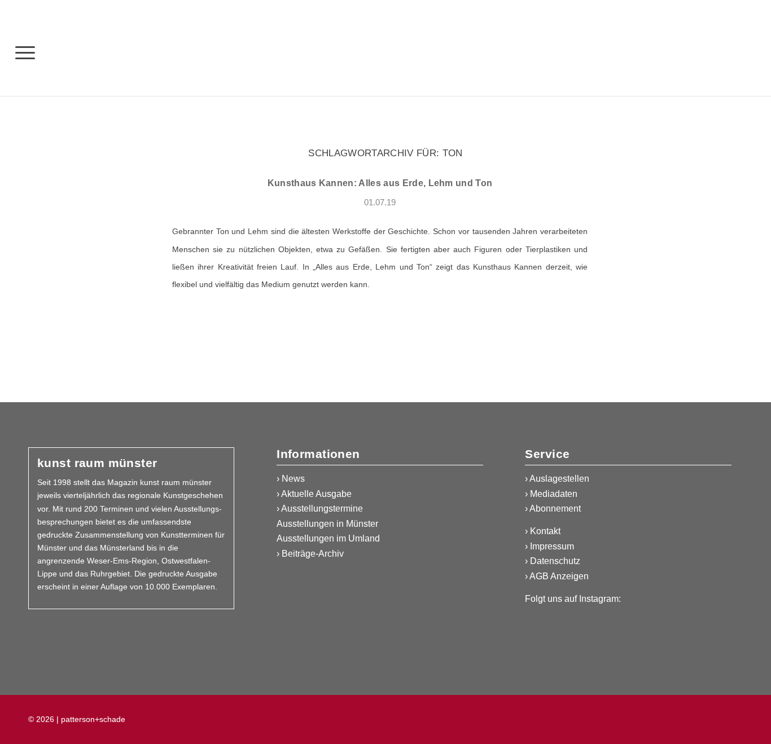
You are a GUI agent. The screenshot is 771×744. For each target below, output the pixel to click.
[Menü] (25, 52)
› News (291, 478)
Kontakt (545, 531)
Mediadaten (553, 494)
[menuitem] (25, 52)
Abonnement (555, 508)
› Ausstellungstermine (320, 508)
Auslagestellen (559, 478)
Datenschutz (555, 561)
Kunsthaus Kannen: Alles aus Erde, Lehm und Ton (380, 183)
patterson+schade (92, 719)
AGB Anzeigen (559, 576)
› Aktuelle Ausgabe (314, 494)
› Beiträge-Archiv (310, 553)
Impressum (552, 546)
